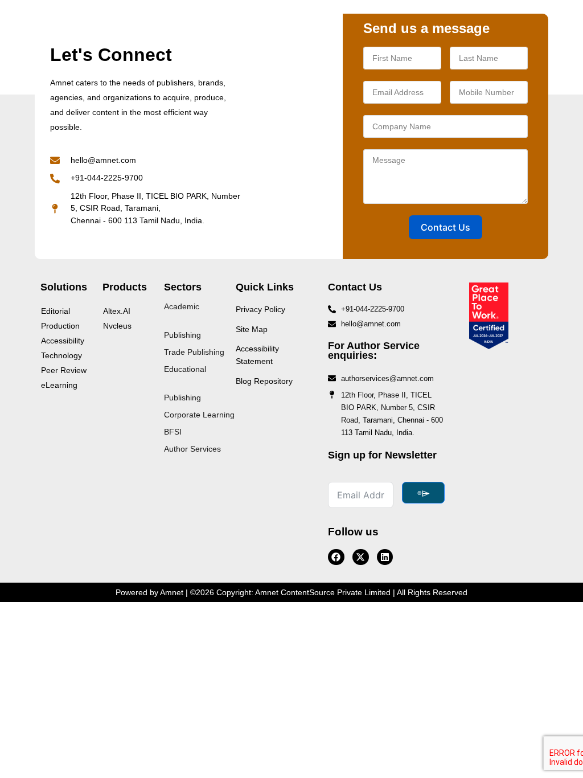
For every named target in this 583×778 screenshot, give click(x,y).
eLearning (59, 385)
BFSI (173, 431)
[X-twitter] (360, 557)
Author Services (192, 448)
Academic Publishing (182, 320)
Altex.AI (116, 311)
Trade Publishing (194, 352)
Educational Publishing (185, 383)
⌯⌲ (423, 492)
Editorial (55, 311)
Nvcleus (117, 325)
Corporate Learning (199, 414)
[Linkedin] (385, 557)
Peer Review (64, 370)
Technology (61, 355)
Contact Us (445, 227)
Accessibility (62, 340)
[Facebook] (336, 557)
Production (60, 325)
